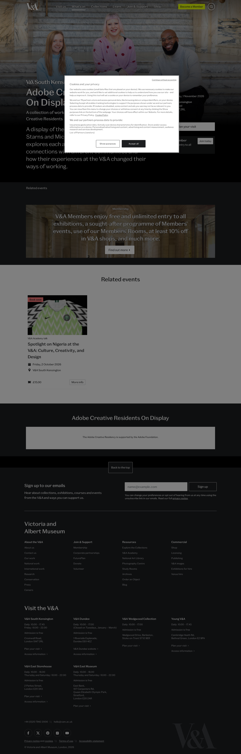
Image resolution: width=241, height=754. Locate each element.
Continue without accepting (164, 80)
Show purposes (108, 144)
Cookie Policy (101, 115)
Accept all (134, 144)
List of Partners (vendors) (82, 132)
